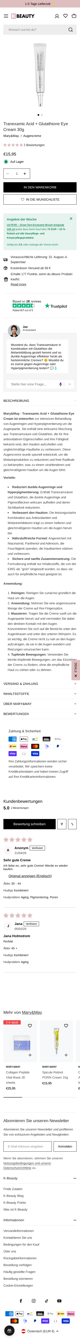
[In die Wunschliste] (30, 1026)
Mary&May (11, 136)
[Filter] (61, 824)
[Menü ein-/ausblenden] (6, 16)
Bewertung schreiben (29, 824)
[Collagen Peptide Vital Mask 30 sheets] (20, 1041)
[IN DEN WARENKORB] (30, 1055)
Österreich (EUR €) (40, 1331)
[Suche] (70, 29)
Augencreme (32, 136)
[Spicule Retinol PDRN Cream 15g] (56, 1041)
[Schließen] (71, 218)
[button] (13, 145)
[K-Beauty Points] (9, 1330)
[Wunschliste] (65, 16)
